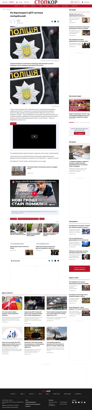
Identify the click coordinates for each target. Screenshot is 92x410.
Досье (47, 6)
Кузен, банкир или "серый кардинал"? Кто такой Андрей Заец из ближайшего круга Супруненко (79, 309)
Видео (24, 6)
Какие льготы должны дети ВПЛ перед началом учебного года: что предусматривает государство (11, 344)
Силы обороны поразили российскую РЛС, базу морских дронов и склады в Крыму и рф (55, 344)
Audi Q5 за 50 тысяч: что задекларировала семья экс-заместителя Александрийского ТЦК (79, 15)
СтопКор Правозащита (30, 402)
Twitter (12, 213)
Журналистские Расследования (32, 404)
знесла (40, 161)
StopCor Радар (65, 6)
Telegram (46, 211)
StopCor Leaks (55, 6)
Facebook (51, 211)
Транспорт (9, 9)
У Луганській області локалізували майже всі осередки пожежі (42, 167)
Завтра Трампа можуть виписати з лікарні (19, 247)
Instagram (17, 213)
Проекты (16, 6)
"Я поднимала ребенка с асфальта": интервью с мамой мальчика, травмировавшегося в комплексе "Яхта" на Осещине (79, 164)
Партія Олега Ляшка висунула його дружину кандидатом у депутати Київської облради (45, 248)
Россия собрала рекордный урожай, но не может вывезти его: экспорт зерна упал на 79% (57, 313)
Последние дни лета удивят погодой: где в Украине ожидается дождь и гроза (79, 227)
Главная (4, 9)
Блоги (41, 6)
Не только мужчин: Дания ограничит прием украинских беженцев (10, 313)
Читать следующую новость (43, 243)
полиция (42, 218)
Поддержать (76, 2)
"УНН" (24, 120)
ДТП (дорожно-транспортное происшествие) (28, 218)
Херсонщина (13, 218)
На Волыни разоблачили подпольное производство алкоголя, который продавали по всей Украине (79, 28)
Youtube (55, 211)
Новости (33, 6)
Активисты (27, 406)
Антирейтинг (74, 6)
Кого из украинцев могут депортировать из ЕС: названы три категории (78, 240)
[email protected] (14, 407)
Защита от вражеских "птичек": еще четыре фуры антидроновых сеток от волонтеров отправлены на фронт (79, 115)
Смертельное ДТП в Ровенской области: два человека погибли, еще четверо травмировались (33, 313)
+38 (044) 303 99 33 (79, 269)
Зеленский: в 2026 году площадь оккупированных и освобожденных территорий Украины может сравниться (34, 345)
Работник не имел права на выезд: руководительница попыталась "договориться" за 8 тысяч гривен (78, 252)
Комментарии (16, 261)
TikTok (21, 213)
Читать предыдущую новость (17, 243)
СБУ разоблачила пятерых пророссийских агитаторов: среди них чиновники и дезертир (78, 41)
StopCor (18, 20)
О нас (26, 400)
